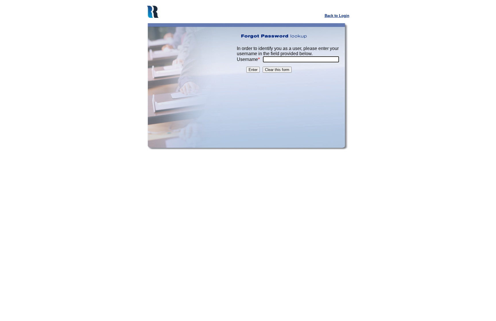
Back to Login (337, 16)
